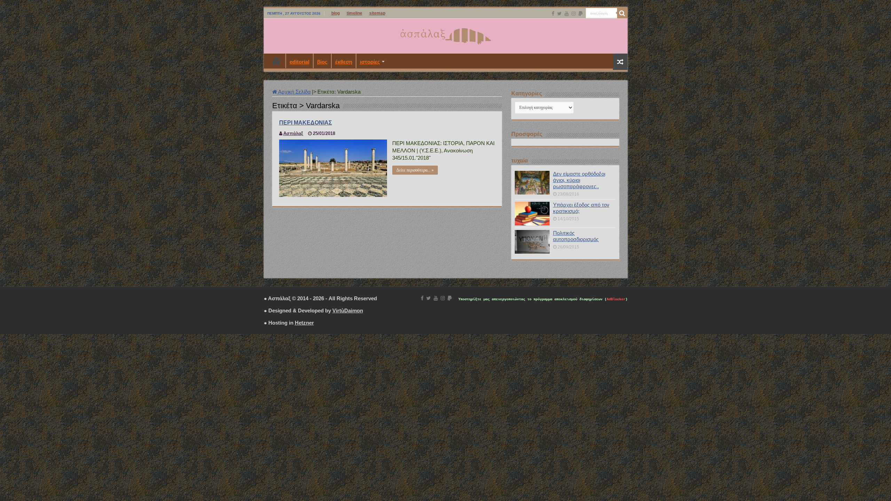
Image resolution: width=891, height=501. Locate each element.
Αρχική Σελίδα (294, 92)
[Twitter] (559, 13)
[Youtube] (566, 13)
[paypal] (580, 13)
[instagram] (573, 13)
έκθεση (343, 62)
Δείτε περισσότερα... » (415, 170)
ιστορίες (370, 62)
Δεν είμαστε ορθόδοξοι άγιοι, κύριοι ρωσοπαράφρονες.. (579, 180)
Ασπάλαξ (293, 133)
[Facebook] (553, 13)
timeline (354, 13)
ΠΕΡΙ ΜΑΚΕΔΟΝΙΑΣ (305, 123)
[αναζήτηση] (622, 13)
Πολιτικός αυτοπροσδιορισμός (576, 236)
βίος (322, 62)
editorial (299, 62)
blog (335, 13)
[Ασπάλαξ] (445, 34)
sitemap (377, 13)
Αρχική (276, 61)
